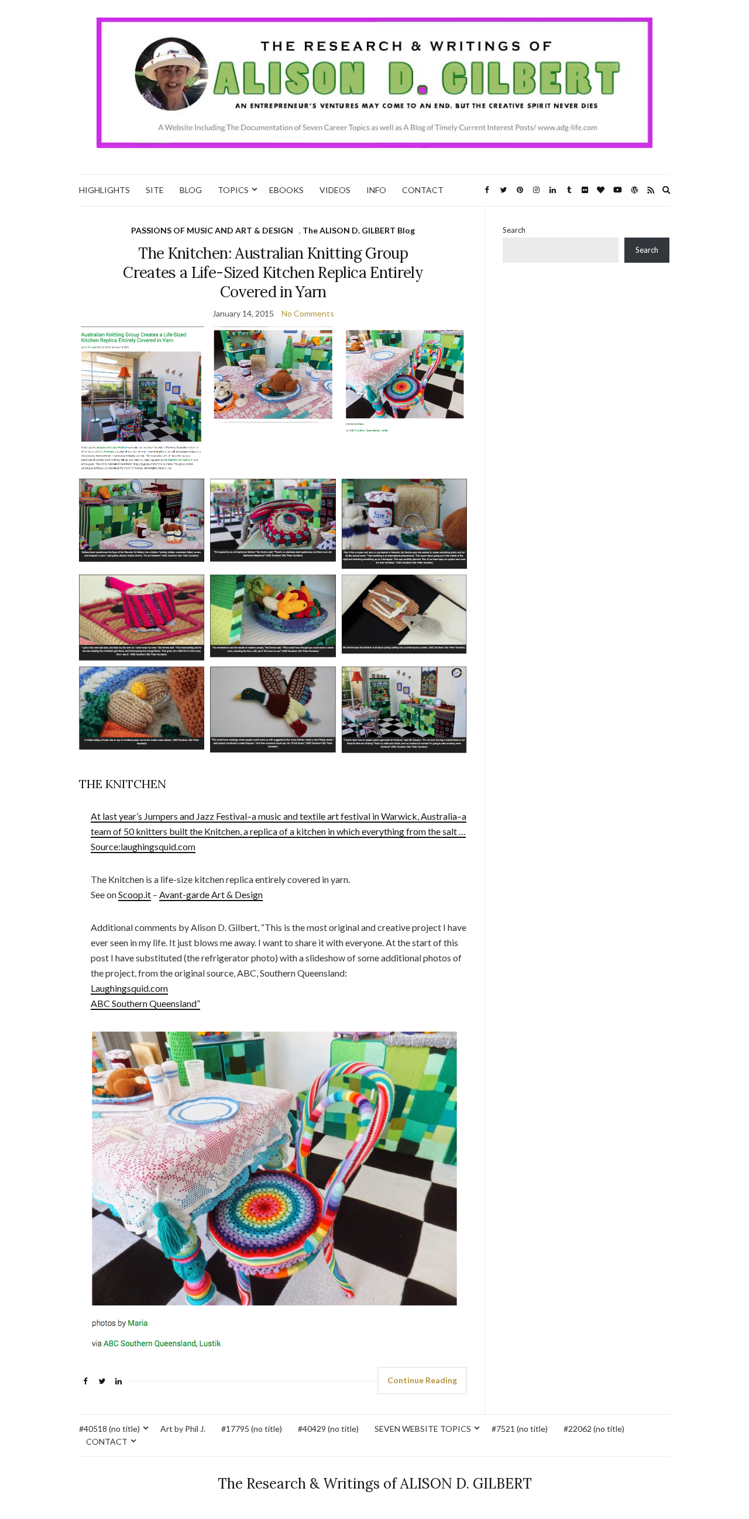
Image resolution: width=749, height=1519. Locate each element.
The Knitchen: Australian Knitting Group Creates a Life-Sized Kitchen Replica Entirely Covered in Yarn (273, 272)
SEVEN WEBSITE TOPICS (422, 1429)
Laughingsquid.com (129, 988)
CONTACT (423, 190)
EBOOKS (286, 190)
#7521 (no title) (520, 1429)
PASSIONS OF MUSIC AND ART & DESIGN (212, 230)
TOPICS (233, 190)
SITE (155, 190)
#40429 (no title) (328, 1429)
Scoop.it (134, 894)
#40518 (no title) (109, 1429)
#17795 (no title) (251, 1429)
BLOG (191, 190)
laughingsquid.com (158, 846)
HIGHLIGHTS (104, 190)
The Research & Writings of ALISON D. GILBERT (375, 1484)
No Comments (307, 313)
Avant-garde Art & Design (211, 894)
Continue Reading (422, 1380)
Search (514, 230)
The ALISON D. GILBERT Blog (359, 230)
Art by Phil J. (182, 1429)
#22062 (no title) (594, 1429)
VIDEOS (335, 190)
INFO (376, 190)
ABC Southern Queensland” (145, 1003)
